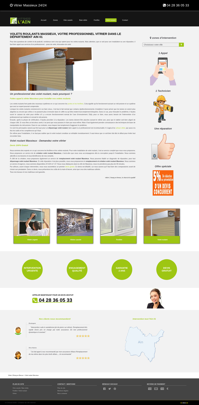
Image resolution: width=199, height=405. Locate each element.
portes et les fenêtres (75, 104)
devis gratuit (69, 167)
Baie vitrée (25, 388)
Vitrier (15, 393)
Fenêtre (15, 391)
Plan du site (61, 388)
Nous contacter (62, 393)
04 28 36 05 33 (178, 5)
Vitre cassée (16, 388)
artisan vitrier (120, 128)
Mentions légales (62, 391)
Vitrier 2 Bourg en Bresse (15, 375)
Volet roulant (23, 391)
